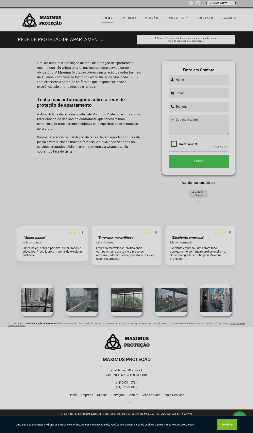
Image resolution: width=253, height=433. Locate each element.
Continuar (227, 424)
